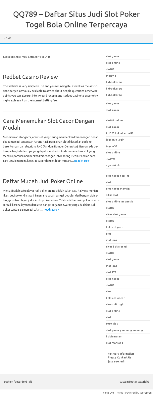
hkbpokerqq (114, 82)
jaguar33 (111, 146)
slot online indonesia (119, 201)
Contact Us (124, 357)
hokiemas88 (114, 336)
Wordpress (146, 392)
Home (7, 38)
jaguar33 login (115, 139)
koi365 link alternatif (119, 133)
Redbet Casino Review (30, 77)
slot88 (110, 69)
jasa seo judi (116, 361)
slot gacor (112, 56)
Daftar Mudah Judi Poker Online (43, 181)
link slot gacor (115, 298)
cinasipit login (115, 304)
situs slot (112, 195)
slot (108, 182)
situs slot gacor (116, 214)
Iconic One (109, 392)
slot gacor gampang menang (124, 330)
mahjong (111, 265)
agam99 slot (114, 165)
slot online (113, 62)
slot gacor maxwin (118, 188)
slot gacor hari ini (117, 175)
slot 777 (111, 272)
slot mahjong (114, 342)
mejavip (111, 75)
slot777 (110, 159)
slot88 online (114, 120)
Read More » (82, 160)
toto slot (112, 323)
